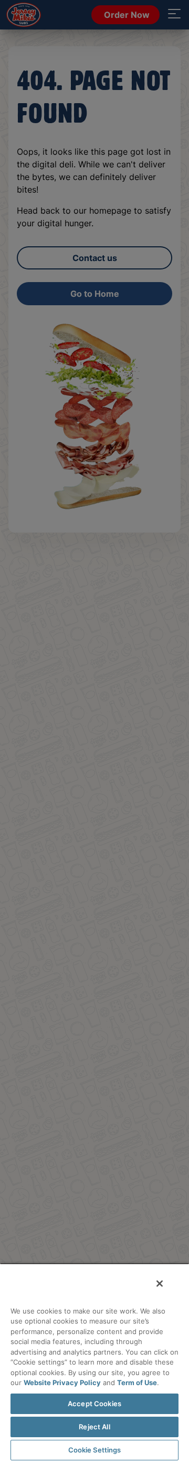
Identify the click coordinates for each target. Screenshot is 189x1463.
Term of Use (137, 1382)
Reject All (94, 1426)
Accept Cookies (94, 1403)
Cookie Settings (94, 1450)
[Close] (159, 1283)
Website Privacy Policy (62, 1382)
